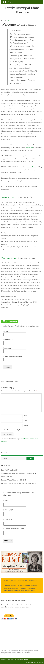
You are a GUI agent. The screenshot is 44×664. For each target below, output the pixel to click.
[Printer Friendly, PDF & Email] (9, 321)
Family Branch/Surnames (12, 356)
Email (6, 331)
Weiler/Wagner (7, 197)
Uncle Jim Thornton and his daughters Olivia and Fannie (18, 483)
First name (7, 340)
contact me (29, 147)
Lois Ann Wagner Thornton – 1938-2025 (13, 480)
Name (26, 415)
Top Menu (9, 2)
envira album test (6, 476)
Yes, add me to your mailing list (12, 430)
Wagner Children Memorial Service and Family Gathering (18, 473)
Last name (7, 348)
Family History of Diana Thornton (21, 10)
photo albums (31, 167)
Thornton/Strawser (9, 258)
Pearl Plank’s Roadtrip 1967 (9, 470)
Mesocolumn (29, 662)
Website (26, 425)
